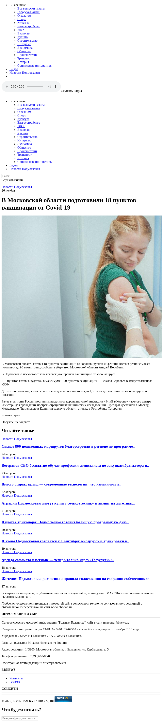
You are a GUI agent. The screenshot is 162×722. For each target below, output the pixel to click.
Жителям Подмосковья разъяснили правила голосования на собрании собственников (75, 579)
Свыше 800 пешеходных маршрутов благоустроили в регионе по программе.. (68, 446)
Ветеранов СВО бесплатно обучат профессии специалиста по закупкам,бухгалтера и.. (75, 465)
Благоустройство (28, 26)
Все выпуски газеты (31, 8)
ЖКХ (21, 29)
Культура (23, 22)
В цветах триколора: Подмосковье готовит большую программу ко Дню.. (65, 522)
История (23, 62)
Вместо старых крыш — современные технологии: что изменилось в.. (61, 484)
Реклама (15, 682)
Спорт (21, 19)
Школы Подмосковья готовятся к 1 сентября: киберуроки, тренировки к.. (65, 541)
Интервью (24, 44)
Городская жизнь (28, 12)
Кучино (22, 37)
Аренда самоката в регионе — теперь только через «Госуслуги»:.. (58, 560)
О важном (24, 15)
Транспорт (24, 58)
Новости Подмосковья (24, 72)
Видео (13, 69)
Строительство (27, 40)
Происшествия (27, 54)
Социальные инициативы (34, 65)
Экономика (25, 47)
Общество (24, 51)
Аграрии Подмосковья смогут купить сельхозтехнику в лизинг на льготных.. (68, 503)
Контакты (16, 678)
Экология (23, 33)
